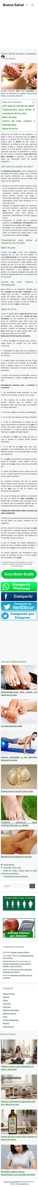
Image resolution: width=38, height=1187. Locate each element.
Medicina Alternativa (11, 1010)
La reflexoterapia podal (11, 726)
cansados (7, 868)
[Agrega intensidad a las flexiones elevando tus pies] (19, 754)
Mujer (5, 1017)
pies (19, 868)
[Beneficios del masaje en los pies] (19, 854)
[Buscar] (32, 886)
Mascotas (7, 1007)
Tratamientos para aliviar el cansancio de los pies (18, 111)
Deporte (6, 997)
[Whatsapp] (19, 591)
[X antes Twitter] (19, 610)
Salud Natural (9, 865)
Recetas (6, 1023)
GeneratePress (23, 1184)
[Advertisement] (19, 29)
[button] (27, 5)
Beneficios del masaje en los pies (16, 856)
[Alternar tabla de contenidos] (33, 102)
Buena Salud (13, 5)
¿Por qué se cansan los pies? (18, 105)
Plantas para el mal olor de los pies (17, 791)
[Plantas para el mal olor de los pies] (19, 788)
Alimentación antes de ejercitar (16, 876)
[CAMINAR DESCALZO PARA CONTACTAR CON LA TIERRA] (19, 820)
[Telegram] (19, 620)
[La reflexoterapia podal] (19, 723)
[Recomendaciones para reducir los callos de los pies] (19, 689)
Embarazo (7, 1004)
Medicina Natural (9, 1013)
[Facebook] (19, 600)
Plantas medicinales (11, 1020)
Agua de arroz (10, 128)
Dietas (5, 1000)
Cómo (14, 868)
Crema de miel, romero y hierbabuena (18, 122)
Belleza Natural (9, 994)
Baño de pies (9, 117)
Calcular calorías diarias (20, 952)
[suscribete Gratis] (19, 578)
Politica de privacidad (11, 1182)
